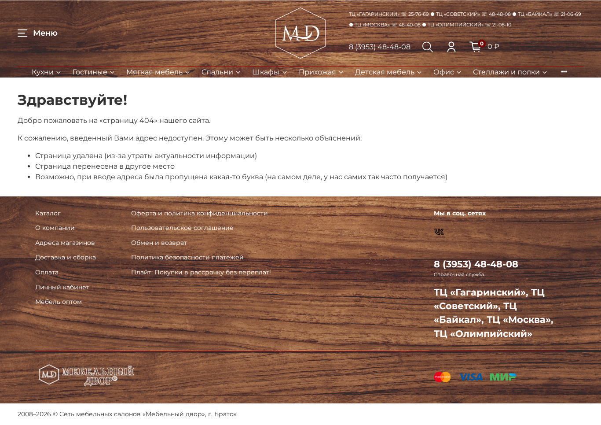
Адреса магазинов (65, 243)
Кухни (43, 72)
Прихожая (317, 72)
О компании (55, 228)
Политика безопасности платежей (187, 257)
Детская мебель (384, 72)
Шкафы (265, 72)
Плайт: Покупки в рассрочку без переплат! (201, 272)
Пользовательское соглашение (182, 228)
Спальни (217, 72)
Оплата (47, 272)
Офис (443, 72)
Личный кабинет (62, 287)
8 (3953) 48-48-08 (379, 47)
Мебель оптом (58, 302)
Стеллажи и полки (506, 72)
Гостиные (90, 72)
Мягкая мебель (154, 72)
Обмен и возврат (159, 243)
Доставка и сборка (65, 257)
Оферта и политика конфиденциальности (199, 213)
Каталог (48, 213)
